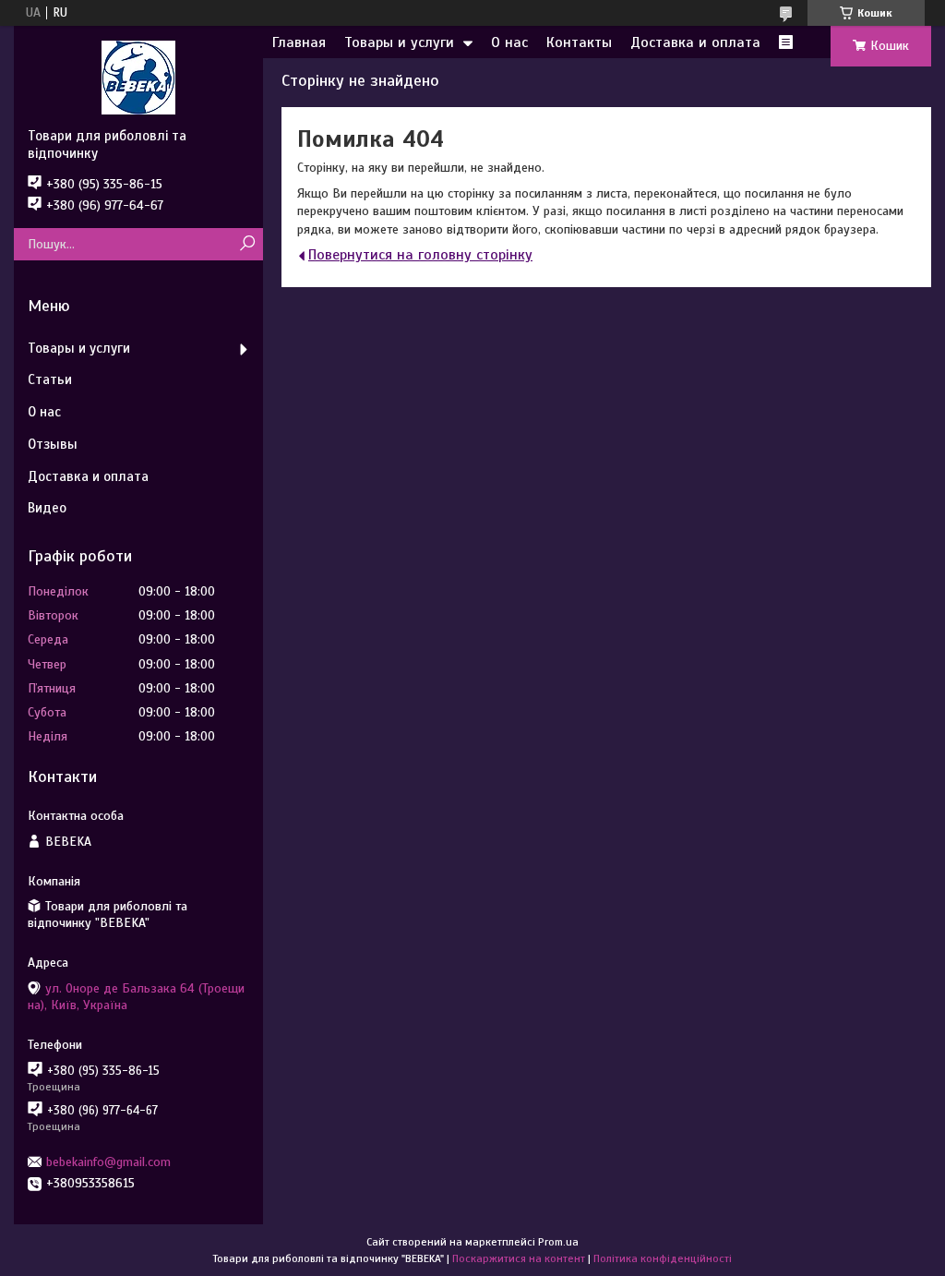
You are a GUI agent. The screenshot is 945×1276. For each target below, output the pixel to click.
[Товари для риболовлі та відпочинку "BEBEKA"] (138, 77)
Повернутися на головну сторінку (420, 255)
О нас (509, 42)
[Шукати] (247, 244)
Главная (299, 42)
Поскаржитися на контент (518, 1258)
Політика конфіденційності (662, 1258)
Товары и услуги (399, 42)
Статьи (50, 379)
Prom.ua (558, 1241)
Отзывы (53, 444)
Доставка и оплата (695, 42)
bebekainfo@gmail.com (108, 1162)
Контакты (579, 42)
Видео (47, 508)
